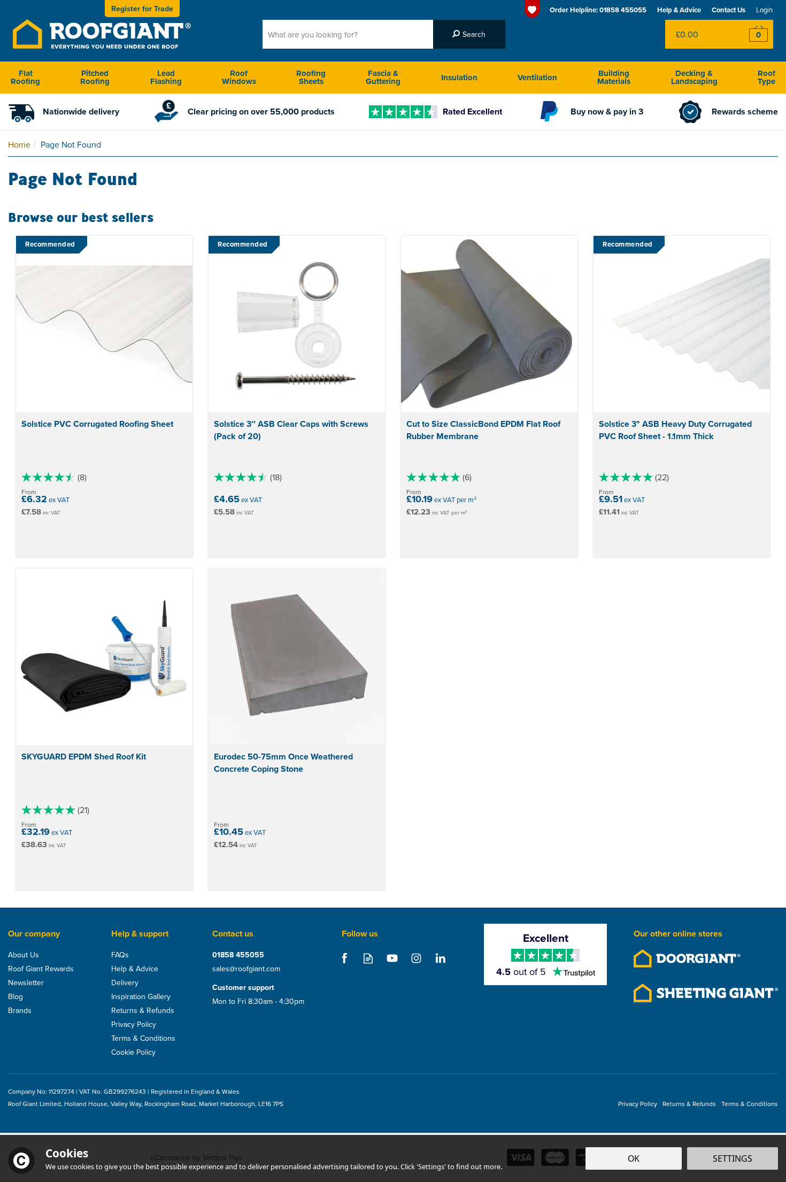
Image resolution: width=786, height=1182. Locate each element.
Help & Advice (134, 968)
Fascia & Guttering (383, 77)
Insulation (459, 77)
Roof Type (766, 77)
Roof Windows (239, 77)
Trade (142, 8)
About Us (23, 954)
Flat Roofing (25, 77)
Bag (697, 34)
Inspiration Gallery (141, 996)
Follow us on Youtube (392, 958)
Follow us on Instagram (416, 958)
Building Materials (613, 77)
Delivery (124, 982)
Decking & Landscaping (694, 77)
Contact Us (728, 10)
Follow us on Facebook (344, 958)
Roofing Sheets (311, 77)
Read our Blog (368, 958)
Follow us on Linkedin (440, 958)
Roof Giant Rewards (41, 968)
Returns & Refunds (142, 1010)
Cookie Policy (133, 1052)
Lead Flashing (166, 77)
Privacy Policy (133, 1024)
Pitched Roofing (95, 77)
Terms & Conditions (143, 1038)
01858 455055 (238, 954)
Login (764, 9)
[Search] (469, 34)
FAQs (120, 954)
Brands (20, 1010)
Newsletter (26, 982)
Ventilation (537, 77)
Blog (15, 996)
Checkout (751, 34)
